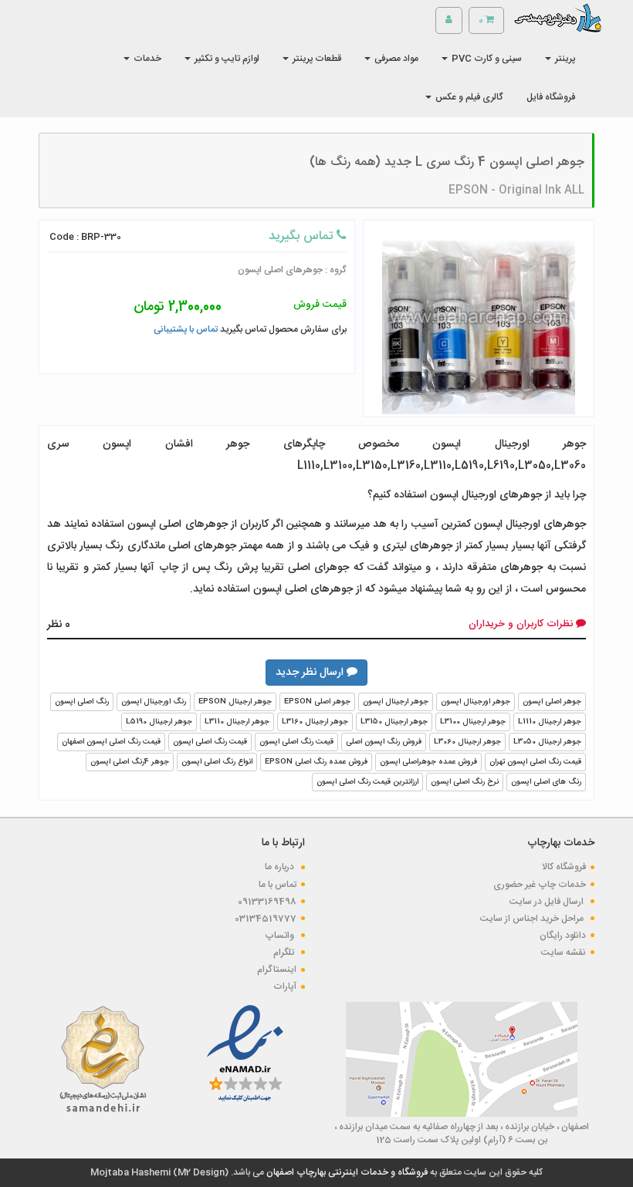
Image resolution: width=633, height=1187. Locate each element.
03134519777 (265, 918)
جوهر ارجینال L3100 (473, 722)
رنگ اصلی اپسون (82, 702)
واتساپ (280, 935)
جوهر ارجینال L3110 (237, 722)
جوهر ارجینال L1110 (549, 722)
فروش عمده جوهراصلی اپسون (428, 762)
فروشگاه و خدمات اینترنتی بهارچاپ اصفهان (346, 1172)
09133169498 (267, 901)
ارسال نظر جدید (311, 672)
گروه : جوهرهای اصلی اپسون (292, 270)
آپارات (284, 986)
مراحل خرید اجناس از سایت (533, 918)
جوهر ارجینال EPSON (235, 702)
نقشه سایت (563, 952)
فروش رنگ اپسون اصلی (383, 742)
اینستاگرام (276, 969)
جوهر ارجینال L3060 (467, 742)
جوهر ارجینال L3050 (547, 742)
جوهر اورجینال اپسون (475, 702)
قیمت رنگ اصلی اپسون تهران (535, 762)
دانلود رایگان (563, 935)
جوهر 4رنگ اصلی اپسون (129, 762)
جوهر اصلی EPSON (317, 702)
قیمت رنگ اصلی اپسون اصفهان (111, 742)
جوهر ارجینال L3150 (394, 722)
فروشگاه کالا (564, 867)
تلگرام (284, 952)
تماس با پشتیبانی (186, 329)
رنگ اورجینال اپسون (153, 702)
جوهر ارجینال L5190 (159, 722)
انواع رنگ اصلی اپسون (216, 762)
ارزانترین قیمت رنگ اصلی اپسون (367, 782)
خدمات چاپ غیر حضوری (539, 884)
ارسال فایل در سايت (547, 901)
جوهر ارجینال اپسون (395, 702)
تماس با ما (277, 884)
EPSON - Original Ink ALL (516, 190)
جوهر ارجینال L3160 (315, 722)
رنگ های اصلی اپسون (546, 782)
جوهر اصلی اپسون (552, 702)
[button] (560, 58)
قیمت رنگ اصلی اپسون (296, 742)
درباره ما (280, 867)
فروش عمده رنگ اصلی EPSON (316, 762)
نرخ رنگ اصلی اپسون (465, 782)
